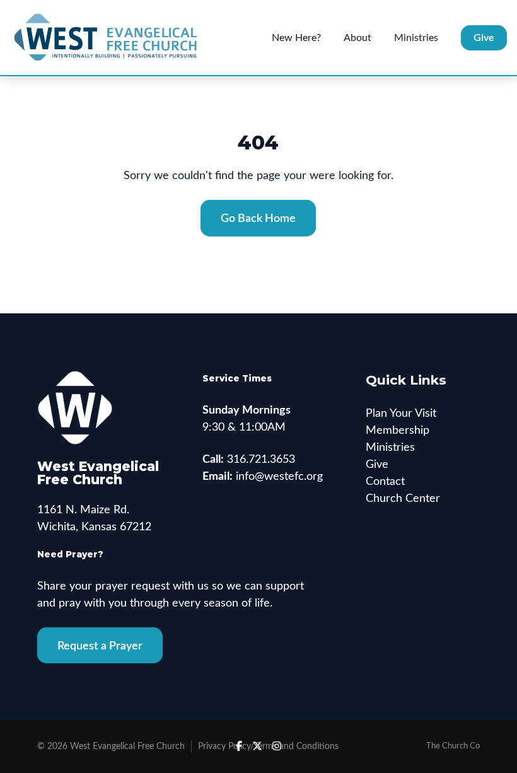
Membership (397, 430)
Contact (385, 481)
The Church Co (453, 746)
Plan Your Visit (401, 413)
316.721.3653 (261, 459)
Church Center (403, 498)
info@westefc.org (279, 476)
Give (377, 464)
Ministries (390, 447)
